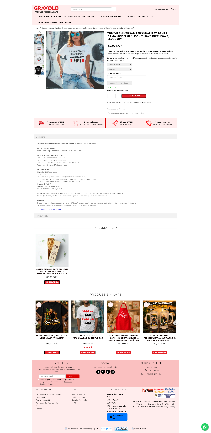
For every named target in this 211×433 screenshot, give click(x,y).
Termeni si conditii (43, 400)
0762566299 (153, 370)
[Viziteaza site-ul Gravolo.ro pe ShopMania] (121, 429)
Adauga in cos (133, 96)
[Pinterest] (103, 372)
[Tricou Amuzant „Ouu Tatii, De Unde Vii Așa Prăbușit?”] (52, 316)
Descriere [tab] (40, 137)
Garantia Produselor (79, 400)
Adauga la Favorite (117, 109)
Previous (39, 32)
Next (39, 76)
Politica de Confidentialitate (47, 403)
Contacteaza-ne (118, 417)
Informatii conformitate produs (49, 209)
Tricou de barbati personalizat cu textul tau (88, 337)
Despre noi (40, 397)
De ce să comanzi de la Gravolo (48, 394)
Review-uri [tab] (42, 216)
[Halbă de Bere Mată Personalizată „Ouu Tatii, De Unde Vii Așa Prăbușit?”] (159, 316)
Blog (68, 22)
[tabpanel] (75, 60)
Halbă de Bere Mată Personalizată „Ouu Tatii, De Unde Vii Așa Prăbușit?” (159, 338)
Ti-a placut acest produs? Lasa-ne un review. (126, 113)
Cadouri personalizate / (52, 28)
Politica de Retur (78, 397)
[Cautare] (113, 9)
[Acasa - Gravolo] (46, 9)
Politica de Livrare (43, 406)
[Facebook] (98, 372)
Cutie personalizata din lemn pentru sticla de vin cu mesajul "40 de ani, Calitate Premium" (52, 271)
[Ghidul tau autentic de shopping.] (106, 429)
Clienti (75, 389)
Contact (39, 409)
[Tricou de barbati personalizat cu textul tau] (87, 316)
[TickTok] (108, 372)
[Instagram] (113, 372)
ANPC (74, 403)
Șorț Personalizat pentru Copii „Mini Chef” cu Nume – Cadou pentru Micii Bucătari (123, 338)
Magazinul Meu (44, 389)
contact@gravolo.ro (153, 374)
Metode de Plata (78, 394)
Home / (37, 28)
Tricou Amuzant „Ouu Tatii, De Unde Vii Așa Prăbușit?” (52, 337)
